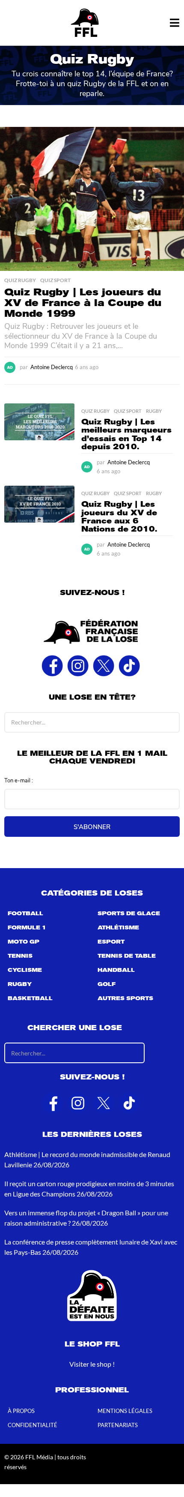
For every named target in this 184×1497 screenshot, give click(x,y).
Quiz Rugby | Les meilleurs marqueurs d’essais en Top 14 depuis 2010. (126, 434)
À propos (21, 1410)
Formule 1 (27, 928)
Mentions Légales (125, 1410)
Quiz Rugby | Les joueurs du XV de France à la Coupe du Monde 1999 (82, 303)
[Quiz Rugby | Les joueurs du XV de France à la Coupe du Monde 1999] (92, 199)
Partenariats (118, 1425)
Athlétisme (118, 928)
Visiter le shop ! (92, 1364)
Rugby (154, 411)
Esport (111, 942)
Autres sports (125, 998)
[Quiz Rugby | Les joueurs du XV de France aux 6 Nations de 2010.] (39, 504)
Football (25, 913)
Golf (107, 984)
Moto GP (23, 942)
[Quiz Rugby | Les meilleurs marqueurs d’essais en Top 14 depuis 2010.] (39, 421)
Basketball (30, 998)
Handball (116, 970)
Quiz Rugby (20, 280)
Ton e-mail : (18, 780)
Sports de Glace (129, 913)
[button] (174, 22)
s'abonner (92, 826)
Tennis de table (127, 956)
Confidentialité (32, 1425)
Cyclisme (25, 970)
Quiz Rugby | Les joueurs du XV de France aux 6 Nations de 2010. (119, 516)
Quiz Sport (55, 280)
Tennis (20, 956)
